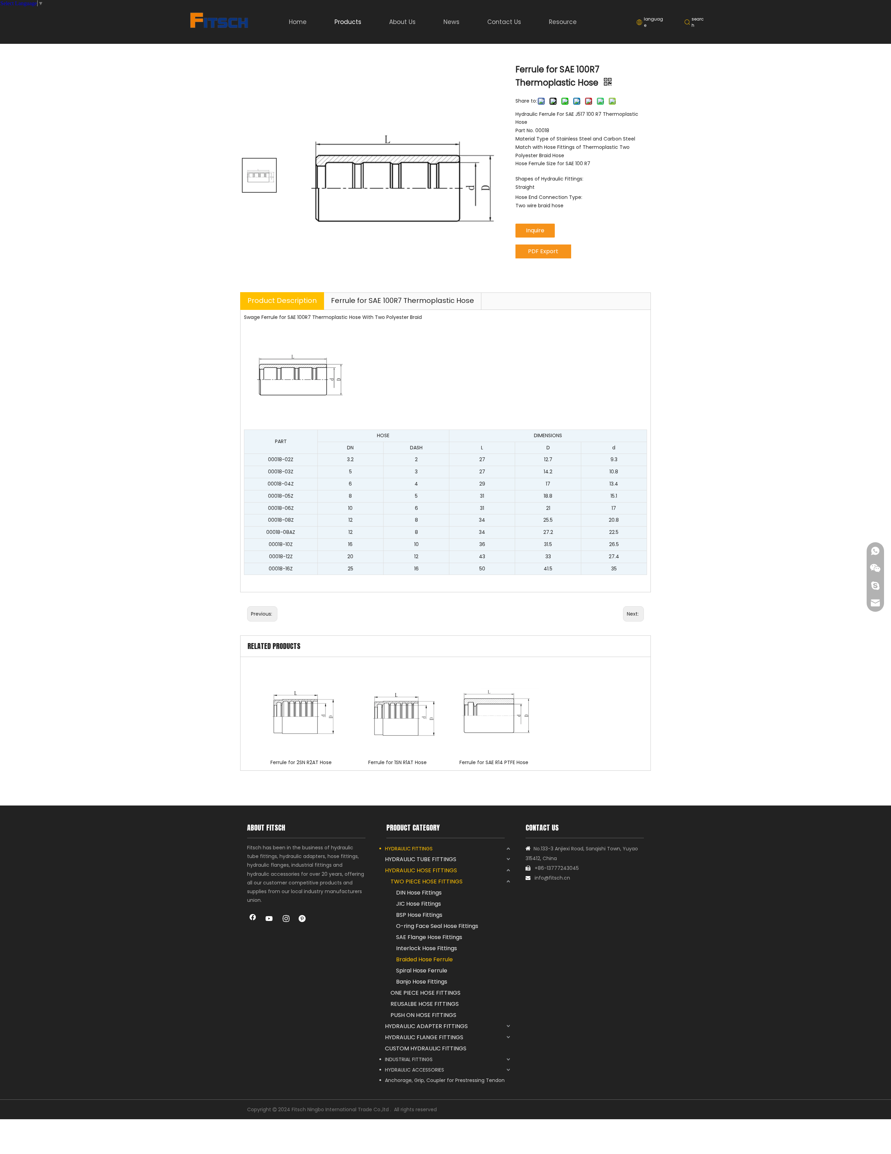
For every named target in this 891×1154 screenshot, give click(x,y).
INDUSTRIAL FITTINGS (409, 1059)
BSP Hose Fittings (419, 915)
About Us (402, 22)
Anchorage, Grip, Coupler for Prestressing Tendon (445, 1080)
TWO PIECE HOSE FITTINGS (427, 881)
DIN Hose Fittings (419, 893)
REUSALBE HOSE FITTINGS (425, 1004)
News (451, 22)
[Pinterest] (302, 919)
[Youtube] (269, 919)
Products (347, 22)
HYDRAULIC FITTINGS (409, 848)
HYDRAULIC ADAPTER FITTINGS (426, 1026)
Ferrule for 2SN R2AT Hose (301, 762)
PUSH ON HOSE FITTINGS (423, 1015)
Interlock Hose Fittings (426, 948)
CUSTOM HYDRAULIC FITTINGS (425, 1048)
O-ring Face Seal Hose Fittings (437, 926)
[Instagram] (286, 919)
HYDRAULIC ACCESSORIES (414, 1069)
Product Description (282, 300)
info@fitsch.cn (552, 877)
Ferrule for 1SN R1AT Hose (397, 762)
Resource (563, 22)
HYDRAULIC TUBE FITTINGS (420, 859)
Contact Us (504, 22)
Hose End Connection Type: (548, 197)
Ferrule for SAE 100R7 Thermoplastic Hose (402, 300)
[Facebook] (252, 919)
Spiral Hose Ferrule (421, 971)
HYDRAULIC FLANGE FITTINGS (424, 1037)
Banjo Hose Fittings (421, 982)
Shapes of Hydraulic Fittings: (549, 178)
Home (298, 22)
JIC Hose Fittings (418, 904)
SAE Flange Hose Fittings (429, 937)
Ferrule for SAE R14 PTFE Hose (493, 762)
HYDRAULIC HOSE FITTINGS (421, 870)
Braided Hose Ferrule (424, 959)
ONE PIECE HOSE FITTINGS (425, 993)
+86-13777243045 (557, 868)
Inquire (535, 230)
